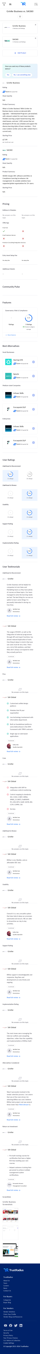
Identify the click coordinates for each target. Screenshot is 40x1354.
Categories (7, 1300)
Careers (6, 1286)
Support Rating (8, 524)
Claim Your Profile (9, 1314)
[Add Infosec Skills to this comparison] (33, 395)
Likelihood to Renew (9, 485)
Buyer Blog (7, 1302)
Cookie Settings (8, 1343)
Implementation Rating (11, 543)
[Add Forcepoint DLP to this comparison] (33, 409)
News (5, 1288)
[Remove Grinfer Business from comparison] (35, 25)
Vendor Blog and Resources (12, 1317)
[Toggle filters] (4, 4)
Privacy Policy (8, 1335)
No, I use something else (22, 75)
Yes (8, 75)
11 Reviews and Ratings (19, 42)
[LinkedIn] (21, 1325)
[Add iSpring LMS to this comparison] (33, 362)
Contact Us (7, 1291)
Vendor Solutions (9, 1312)
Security (6, 1333)
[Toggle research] (10, 4)
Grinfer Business (19, 26)
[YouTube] (5, 1325)
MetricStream (24, 1105)
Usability (6, 505)
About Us (6, 1281)
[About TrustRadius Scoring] (4, 92)
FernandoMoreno (18, 1183)
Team (5, 1283)
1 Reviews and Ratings (18, 28)
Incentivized (11, 656)
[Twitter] (15, 1325)
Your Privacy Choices (10, 1338)
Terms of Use (7, 1330)
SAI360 (15, 40)
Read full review (12, 616)
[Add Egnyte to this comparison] (33, 376)
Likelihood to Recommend (11, 466)
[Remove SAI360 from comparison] (35, 38)
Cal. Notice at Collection (11, 1340)
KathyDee (15, 744)
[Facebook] (10, 1325)
